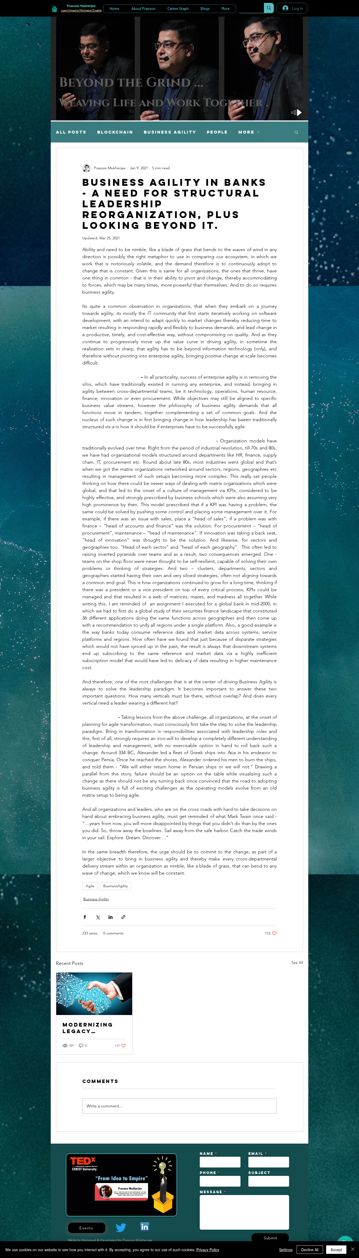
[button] (296, 132)
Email (255, 1153)
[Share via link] (123, 917)
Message (211, 1192)
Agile (90, 886)
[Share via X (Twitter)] (97, 917)
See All (297, 962)
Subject (259, 1173)
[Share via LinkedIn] (110, 917)
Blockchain (115, 132)
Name (206, 1153)
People (217, 132)
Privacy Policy (207, 1249)
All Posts (71, 132)
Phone (208, 1173)
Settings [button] (286, 1249)
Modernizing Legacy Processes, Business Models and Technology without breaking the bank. (89, 1027)
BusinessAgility (115, 886)
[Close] (353, 1249)
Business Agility (170, 132)
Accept (336, 1249)
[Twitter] (121, 1227)
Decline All (310, 1249)
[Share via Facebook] (84, 917)
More (246, 132)
